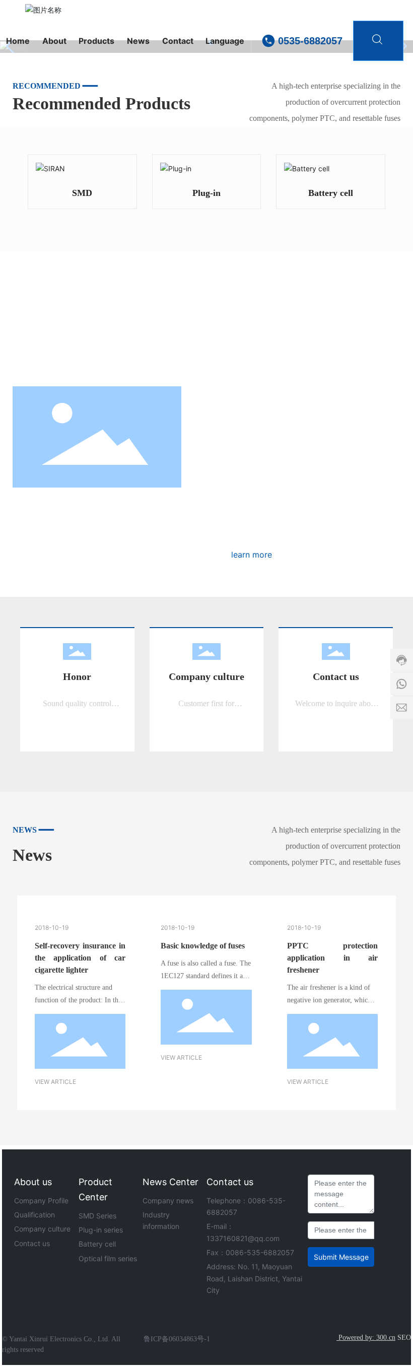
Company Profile (41, 1200)
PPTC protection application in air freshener (332, 957)
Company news (168, 1200)
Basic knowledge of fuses (203, 945)
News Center (170, 1182)
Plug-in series (101, 1229)
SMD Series (97, 1215)
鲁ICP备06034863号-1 (177, 1339)
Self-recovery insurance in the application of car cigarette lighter (80, 957)
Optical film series (108, 1258)
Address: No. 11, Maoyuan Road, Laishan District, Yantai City (254, 1278)
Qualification (34, 1214)
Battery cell (330, 193)
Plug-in (206, 193)
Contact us (336, 676)
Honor (77, 676)
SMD (82, 193)
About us (33, 1182)
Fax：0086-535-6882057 (250, 1252)
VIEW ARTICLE (55, 1081)
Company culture (206, 676)
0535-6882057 (310, 40)
